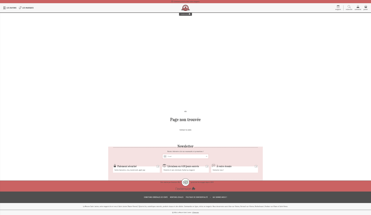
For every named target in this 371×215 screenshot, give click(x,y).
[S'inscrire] (205, 156)
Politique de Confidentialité (197, 197)
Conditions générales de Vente (156, 197)
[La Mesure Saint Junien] (185, 8)
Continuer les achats (185, 130)
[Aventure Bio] (185, 182)
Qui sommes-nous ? (220, 197)
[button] (349, 8)
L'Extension (195, 212)
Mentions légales (176, 197)
